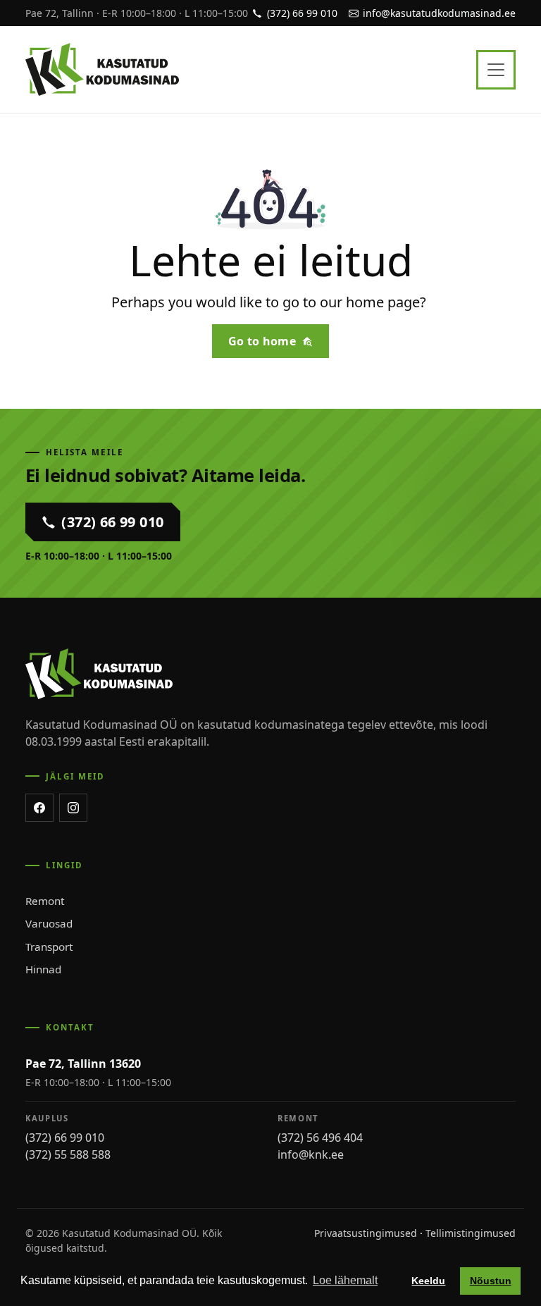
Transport (49, 947)
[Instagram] (73, 808)
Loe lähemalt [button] (345, 1280)
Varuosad (49, 923)
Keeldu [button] (428, 1280)
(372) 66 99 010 (64, 1137)
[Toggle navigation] (496, 70)
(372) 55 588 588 (68, 1154)
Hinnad (43, 969)
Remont (44, 901)
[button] (102, 522)
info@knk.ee (311, 1154)
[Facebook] (39, 808)
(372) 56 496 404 (320, 1137)
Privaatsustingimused (365, 1233)
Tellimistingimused (470, 1233)
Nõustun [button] (490, 1280)
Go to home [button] (262, 341)
